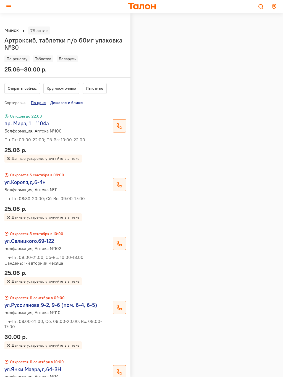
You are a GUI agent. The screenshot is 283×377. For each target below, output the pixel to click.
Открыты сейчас (22, 88)
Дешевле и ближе (66, 102)
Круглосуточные (61, 88)
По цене (38, 102)
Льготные (94, 88)
